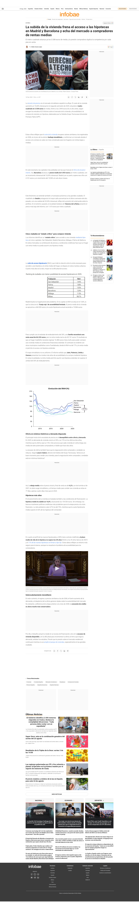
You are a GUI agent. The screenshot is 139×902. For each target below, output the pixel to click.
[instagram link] (38, 874)
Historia (83, 19)
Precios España (31, 685)
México (58, 8)
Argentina (30, 8)
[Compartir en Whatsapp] (68, 97)
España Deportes (93, 8)
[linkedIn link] (38, 877)
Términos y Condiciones (105, 868)
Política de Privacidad (105, 870)
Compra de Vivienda (73, 682)
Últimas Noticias (83, 8)
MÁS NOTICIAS (57, 794)
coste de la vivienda (50, 134)
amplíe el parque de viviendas (54, 642)
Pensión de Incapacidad (57, 19)
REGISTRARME (122, 8)
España (52, 8)
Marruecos (66, 19)
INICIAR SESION (133, 8)
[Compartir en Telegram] (82, 97)
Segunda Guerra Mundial (75, 19)
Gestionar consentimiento (105, 872)
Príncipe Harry (89, 19)
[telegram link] (35, 877)
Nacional (102, 8)
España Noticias (54, 685)
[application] (57, 568)
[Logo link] (69, 14)
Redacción (70, 868)
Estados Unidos (39, 8)
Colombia (46, 8)
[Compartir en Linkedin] (78, 97)
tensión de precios (34, 103)
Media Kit (88, 879)
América (52, 868)
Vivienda (29, 682)
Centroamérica (69, 8)
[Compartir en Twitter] (75, 97)
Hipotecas (62, 682)
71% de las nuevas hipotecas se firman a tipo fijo (45, 542)
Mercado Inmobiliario (51, 682)
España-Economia (42, 685)
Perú (62, 8)
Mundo (76, 8)
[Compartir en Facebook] (72, 97)
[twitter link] (35, 874)
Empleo (70, 870)
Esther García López (36, 47)
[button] (2, 8)
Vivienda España (38, 682)
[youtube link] (31, 877)
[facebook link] (31, 874)
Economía (108, 8)
